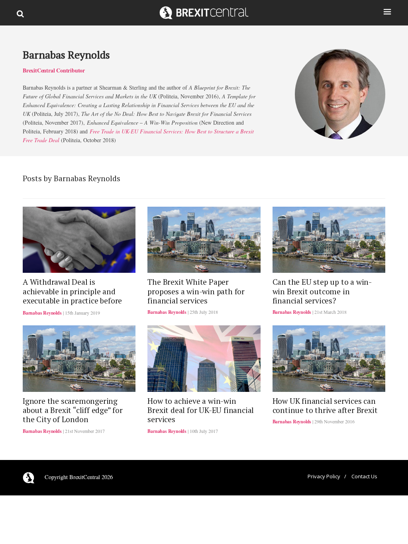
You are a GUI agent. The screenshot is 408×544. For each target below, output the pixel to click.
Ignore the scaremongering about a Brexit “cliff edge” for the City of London (73, 410)
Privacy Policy (324, 476)
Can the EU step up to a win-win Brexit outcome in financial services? (322, 291)
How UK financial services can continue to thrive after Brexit (325, 405)
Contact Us (364, 476)
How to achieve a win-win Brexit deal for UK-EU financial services (200, 410)
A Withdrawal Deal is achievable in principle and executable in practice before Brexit (72, 296)
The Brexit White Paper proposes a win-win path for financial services (196, 291)
